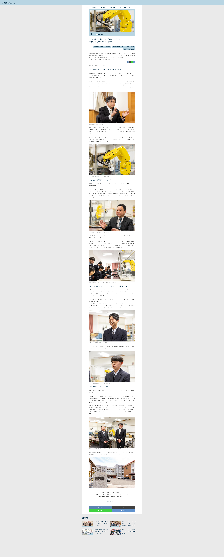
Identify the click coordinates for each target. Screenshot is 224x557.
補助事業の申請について (112, 501)
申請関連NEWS (95, 7)
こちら (106, 65)
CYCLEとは (87, 7)
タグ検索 (119, 7)
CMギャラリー (136, 7)
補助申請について (104, 7)
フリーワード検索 (127, 7)
